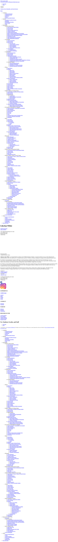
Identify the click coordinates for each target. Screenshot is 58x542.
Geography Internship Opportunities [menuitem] (13, 116)
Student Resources (10, 482)
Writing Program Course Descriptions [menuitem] (16, 106)
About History (9, 385)
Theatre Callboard (10, 487)
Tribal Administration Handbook (13, 355)
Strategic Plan (7, 539)
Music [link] (6, 118)
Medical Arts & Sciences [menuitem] (16, 193)
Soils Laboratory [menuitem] (10, 212)
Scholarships (9, 434)
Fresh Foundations (13, 363)
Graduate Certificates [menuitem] (11, 31)
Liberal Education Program (10, 335)
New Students (2, 316)
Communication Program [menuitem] (11, 55)
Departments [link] (5, 25)
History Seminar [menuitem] (10, 87)
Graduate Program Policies (12, 349)
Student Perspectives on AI (14, 462)
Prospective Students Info (14, 492)
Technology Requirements (14, 452)
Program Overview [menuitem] (15, 194)
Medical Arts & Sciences (16, 510)
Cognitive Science (10, 456)
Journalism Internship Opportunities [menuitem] (16, 66)
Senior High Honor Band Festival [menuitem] (16, 129)
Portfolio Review (13, 367)
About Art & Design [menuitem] (11, 40)
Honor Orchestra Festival (14, 445)
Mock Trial (9, 470)
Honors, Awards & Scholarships (13, 458)
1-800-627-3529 (3, 274)
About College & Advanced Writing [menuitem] (16, 105)
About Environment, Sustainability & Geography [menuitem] (16, 108)
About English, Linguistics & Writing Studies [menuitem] (15, 91)
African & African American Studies (16, 394)
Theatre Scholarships (11, 495)
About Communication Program (15, 374)
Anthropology (9, 474)
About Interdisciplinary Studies (17, 506)
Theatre (1, 297)
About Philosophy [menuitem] (10, 136)
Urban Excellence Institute (12, 525)
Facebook (2, 304)
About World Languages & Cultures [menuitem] (13, 182)
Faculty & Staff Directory (9, 534)
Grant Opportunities (8, 532)
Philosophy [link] (7, 135)
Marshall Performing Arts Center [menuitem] (13, 211)
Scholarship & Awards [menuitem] (11, 36)
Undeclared (7, 333)
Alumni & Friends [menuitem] (8, 218)
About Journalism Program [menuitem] (14, 63)
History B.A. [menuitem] (12, 70)
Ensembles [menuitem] (9, 124)
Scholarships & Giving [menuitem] (11, 154)
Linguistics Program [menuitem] (10, 98)
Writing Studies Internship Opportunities (17, 419)
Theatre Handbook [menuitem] (10, 176)
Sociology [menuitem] (9, 163)
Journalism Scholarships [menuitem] (14, 64)
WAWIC (8, 407)
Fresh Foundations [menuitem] (13, 45)
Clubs (6, 341)
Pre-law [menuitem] (6, 16)
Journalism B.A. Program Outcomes (16, 382)
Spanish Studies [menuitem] (12, 196)
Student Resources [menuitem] (10, 164)
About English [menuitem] (12, 95)
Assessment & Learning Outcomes (16, 376)
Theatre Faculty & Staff (11, 496)
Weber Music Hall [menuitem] (10, 209)
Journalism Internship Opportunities (16, 383)
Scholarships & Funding (9, 339)
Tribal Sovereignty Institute (12, 524)
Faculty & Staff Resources (9, 537)
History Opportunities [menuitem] (11, 78)
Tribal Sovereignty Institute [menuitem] (12, 206)
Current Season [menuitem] (10, 168)
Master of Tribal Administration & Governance (15, 350)
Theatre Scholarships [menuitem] (11, 177)
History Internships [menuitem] (13, 81)
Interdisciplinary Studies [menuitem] (14, 188)
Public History (12, 392)
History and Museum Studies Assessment (14, 406)
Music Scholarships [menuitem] (13, 133)
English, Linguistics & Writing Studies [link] (12, 90)
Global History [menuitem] (12, 72)
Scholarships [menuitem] (9, 117)
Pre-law (6, 334)
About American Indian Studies (13, 344)
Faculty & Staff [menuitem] (10, 29)
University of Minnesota (11, 327)
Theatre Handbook (10, 494)
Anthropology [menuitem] (9, 157)
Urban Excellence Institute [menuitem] (12, 207)
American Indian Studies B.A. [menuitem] (12, 30)
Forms (8, 431)
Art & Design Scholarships (12, 368)
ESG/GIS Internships (11, 427)
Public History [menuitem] (12, 75)
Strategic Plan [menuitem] (7, 222)
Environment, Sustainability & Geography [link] (12, 107)
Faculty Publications (10, 403)
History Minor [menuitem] (12, 71)
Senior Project (14, 512)
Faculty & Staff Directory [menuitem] (9, 216)
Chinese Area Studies (13, 502)
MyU (4, 4)
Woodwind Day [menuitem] (12, 130)
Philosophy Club (10, 464)
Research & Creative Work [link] (7, 199)
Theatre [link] (6, 166)
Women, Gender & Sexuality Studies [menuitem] (13, 165)
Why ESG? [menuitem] (9, 112)
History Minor (12, 388)
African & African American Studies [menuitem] (16, 77)
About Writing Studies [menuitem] (14, 101)
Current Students (3, 315)
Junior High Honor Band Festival (15, 446)
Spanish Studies (12, 513)
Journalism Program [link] (10, 62)
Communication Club (13, 375)
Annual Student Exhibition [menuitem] (14, 44)
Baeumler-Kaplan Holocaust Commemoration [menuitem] (15, 203)
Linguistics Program (10, 416)
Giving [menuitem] (6, 217)
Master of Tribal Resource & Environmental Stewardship (17, 351)
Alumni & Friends (3, 318)
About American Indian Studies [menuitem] (13, 27)
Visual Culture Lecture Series (15, 365)
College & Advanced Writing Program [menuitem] (14, 104)
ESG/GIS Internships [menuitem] (11, 110)
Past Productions (10, 497)
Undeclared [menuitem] (7, 15)
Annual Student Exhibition (14, 362)
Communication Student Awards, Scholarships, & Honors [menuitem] (20, 60)
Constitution (7, 538)
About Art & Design (11, 358)
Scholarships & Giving (11, 471)
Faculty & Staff (3, 319)
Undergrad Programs (8, 331)
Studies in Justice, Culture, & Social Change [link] (13, 155)
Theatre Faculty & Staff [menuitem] (11, 178)
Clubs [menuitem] (6, 24)
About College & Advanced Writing (16, 422)
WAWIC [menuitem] (8, 89)
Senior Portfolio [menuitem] (12, 97)
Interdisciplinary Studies (14, 505)
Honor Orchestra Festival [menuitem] (14, 127)
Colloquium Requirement (11, 457)
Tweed (1, 298)
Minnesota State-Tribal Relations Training (14, 352)
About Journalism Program (14, 380)
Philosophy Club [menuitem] (10, 147)
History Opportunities (11, 395)
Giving (6, 535)
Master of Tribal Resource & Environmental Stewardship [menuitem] (17, 34)
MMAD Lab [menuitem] (9, 210)
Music (1, 296)
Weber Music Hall (10, 527)
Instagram (2, 303)
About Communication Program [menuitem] (15, 56)
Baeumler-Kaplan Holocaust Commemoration (15, 521)
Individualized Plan (15, 509)
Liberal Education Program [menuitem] (10, 17)
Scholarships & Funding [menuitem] (9, 22)
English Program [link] (10, 94)
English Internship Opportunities (15, 414)
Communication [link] (8, 51)
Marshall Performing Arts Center (13, 529)
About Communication (11, 370)
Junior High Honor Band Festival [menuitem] (15, 128)
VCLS (1, 299)
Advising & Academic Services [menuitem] (10, 20)
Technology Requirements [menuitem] (14, 134)
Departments (2, 311)
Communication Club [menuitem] (13, 57)
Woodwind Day (12, 448)
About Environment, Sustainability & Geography (16, 425)
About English (12, 413)
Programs (2, 310)
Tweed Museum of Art (11, 531)
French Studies (12, 503)
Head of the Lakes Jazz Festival (15, 444)
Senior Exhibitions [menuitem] (13, 46)
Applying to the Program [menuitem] (16, 190)
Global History (12, 389)
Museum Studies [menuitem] (12, 74)
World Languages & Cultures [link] (10, 181)
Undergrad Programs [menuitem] (8, 13)
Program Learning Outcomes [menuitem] (12, 172)
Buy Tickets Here (10, 489)
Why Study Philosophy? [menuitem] (11, 137)
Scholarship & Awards (11, 353)
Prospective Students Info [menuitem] (14, 174)
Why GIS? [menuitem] (9, 113)
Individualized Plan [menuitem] (15, 192)
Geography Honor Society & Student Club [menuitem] (15, 115)
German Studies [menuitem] (12, 187)
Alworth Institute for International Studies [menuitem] (14, 202)
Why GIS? (9, 430)
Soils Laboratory (10, 530)
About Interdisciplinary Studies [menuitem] (17, 189)
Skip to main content (4, 0)
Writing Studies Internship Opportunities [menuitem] (17, 102)
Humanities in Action (11, 523)
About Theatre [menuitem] (9, 167)
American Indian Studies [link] (9, 26)
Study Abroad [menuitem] (7, 23)
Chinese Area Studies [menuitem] (13, 185)
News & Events (10, 345)
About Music (9, 436)
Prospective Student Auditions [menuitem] (15, 175)
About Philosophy (10, 454)
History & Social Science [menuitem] (14, 73)
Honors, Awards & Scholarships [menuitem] (13, 141)
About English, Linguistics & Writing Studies (15, 409)
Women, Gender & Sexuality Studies (13, 483)
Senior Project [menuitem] (14, 195)
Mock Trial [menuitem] (9, 153)
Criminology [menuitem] (9, 160)
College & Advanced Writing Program (14, 421)
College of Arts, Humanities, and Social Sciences (9, 8)
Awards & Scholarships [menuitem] (11, 159)
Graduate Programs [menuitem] (8, 14)
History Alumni (10, 404)
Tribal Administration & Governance (13, 354)
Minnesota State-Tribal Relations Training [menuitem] (14, 35)
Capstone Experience (13, 420)
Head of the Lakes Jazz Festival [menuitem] (15, 126)
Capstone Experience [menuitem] (13, 103)
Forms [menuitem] (8, 114)
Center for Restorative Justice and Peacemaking (15, 522)
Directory (2, 309)
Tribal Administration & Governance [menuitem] (13, 37)
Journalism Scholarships (14, 381)
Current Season (10, 486)
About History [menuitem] (9, 68)
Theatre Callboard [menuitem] (10, 169)
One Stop (4, 3)
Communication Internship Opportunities (17, 378)
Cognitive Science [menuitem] (10, 138)
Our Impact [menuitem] (7, 200)
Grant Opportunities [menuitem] (8, 214)
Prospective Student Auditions (15, 493)
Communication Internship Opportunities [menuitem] (17, 61)
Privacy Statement (47, 327)
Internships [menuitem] (7, 21)
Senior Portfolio (12, 415)
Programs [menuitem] (9, 69)
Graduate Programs (8, 332)
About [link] (4, 215)
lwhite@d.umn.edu (3, 228)
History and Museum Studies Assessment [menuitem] (14, 88)
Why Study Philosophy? (11, 455)
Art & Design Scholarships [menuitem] (12, 50)
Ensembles (9, 442)
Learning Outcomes (10, 459)
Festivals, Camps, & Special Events (13, 443)
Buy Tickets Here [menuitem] (10, 171)
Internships (7, 338)
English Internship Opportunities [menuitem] (15, 96)
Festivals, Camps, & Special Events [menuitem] (13, 125)
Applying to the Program (16, 507)
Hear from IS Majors (15, 508)
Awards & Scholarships (11, 476)
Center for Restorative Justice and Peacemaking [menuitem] (15, 204)
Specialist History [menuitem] (13, 76)
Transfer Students (3, 317)
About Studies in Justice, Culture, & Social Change (16, 473)
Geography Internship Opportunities (13, 433)
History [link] (6, 67)
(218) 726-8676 (3, 229)
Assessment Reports (10, 475)
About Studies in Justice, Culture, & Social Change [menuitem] (16, 156)
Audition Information (13, 450)
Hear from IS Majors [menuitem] (15, 191)
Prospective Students (11, 449)
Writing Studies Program (11, 417)
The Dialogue (12, 463)
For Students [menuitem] (12, 122)
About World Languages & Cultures (13, 499)
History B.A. (12, 387)
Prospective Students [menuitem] (11, 131)
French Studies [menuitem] (12, 186)
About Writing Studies (14, 418)
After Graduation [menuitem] (10, 109)
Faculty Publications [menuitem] (10, 85)
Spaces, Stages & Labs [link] (9, 208)
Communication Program (11, 373)
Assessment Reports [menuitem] (10, 158)
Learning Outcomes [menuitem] (10, 142)
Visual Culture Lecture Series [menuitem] (15, 47)
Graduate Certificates (11, 348)
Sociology (9, 481)
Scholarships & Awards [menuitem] (14, 82)
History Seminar (10, 405)
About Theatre (9, 485)
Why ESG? (9, 429)
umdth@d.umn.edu (3, 271)
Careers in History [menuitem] (13, 80)
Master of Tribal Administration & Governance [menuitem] (15, 33)
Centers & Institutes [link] (8, 201)
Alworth (1, 295)
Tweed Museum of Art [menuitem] (11, 213)
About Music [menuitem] (9, 119)
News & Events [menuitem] (10, 28)
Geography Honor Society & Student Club (15, 432)
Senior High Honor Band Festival (16, 447)
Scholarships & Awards (14, 400)
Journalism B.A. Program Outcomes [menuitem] (16, 65)
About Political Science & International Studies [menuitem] (15, 150)
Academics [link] (5, 12)
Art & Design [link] (7, 39)
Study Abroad (7, 340)
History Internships (13, 399)
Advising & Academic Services (10, 337)
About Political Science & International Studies (15, 467)
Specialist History (13, 393)
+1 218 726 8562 (3, 272)
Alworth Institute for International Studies (14, 520)
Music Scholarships (13, 451)
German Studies (12, 504)
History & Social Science (14, 390)
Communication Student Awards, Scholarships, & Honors (20, 377)
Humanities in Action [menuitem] (11, 205)
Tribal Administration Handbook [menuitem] (13, 38)
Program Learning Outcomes (12, 490)
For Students (12, 440)
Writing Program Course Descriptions (16, 423)
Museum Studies (12, 391)
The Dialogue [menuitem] (12, 146)
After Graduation (10, 426)
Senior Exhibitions (13, 364)
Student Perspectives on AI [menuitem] (14, 145)
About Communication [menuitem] (11, 52)
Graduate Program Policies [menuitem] (12, 32)
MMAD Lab (9, 528)
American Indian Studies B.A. (12, 347)
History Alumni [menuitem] (10, 86)
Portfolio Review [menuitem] (13, 49)
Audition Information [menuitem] (13, 132)
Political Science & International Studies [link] (12, 149)
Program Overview (15, 511)
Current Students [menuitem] (10, 48)
